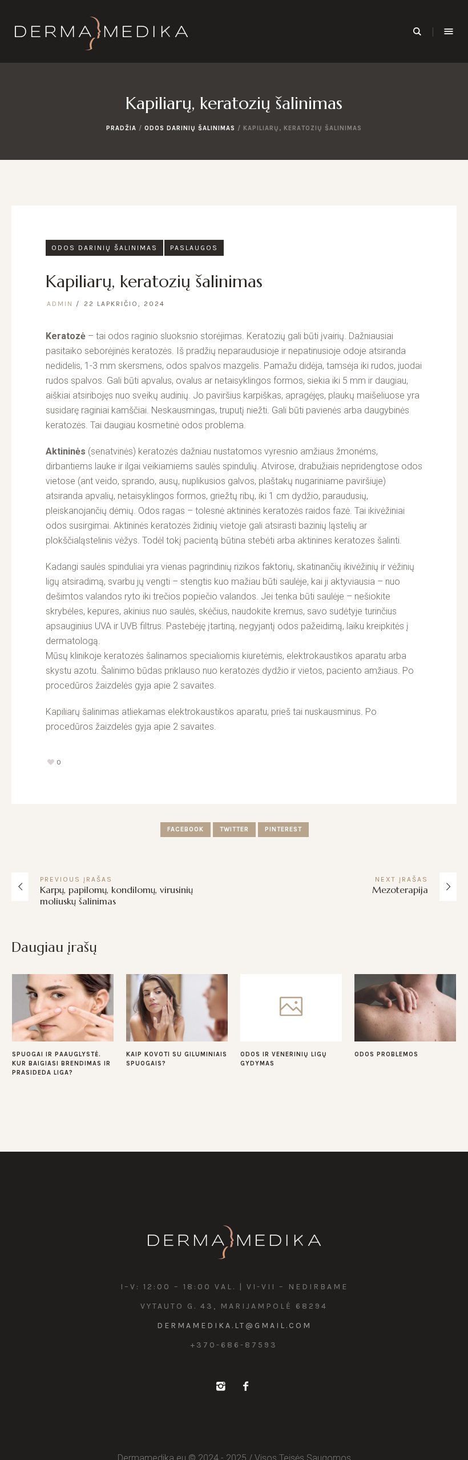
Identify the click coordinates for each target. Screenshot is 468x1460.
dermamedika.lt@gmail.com (234, 1325)
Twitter (234, 829)
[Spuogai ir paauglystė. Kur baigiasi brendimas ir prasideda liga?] (63, 1007)
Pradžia (121, 128)
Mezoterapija (400, 889)
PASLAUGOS (194, 248)
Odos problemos (386, 1054)
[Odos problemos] (405, 1007)
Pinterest (283, 829)
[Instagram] (220, 1386)
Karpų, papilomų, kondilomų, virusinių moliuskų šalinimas (116, 895)
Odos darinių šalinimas (189, 128)
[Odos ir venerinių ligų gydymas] (291, 1007)
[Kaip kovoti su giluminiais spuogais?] (177, 1007)
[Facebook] (245, 1386)
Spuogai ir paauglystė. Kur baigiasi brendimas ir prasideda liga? (61, 1063)
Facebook (185, 829)
